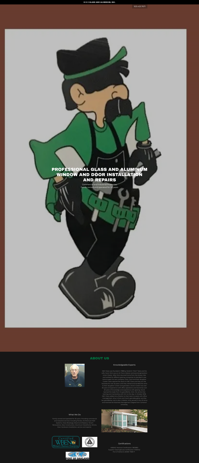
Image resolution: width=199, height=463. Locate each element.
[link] (100, 2)
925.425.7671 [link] (140, 6)
